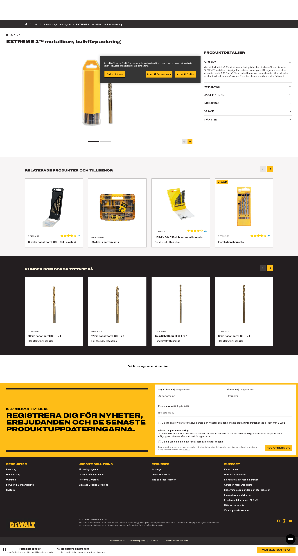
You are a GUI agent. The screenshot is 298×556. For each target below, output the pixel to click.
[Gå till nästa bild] (189, 141)
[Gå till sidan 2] (105, 141)
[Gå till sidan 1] (93, 141)
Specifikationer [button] (214, 94)
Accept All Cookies (185, 74)
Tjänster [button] (210, 119)
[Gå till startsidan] (22, 524)
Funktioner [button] (212, 86)
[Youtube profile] (290, 520)
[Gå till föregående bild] (184, 141)
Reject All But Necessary (159, 74)
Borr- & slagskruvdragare (57, 24)
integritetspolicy (207, 447)
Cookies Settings (115, 74)
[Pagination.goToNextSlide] (270, 268)
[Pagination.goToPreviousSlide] (263, 268)
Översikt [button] (210, 62)
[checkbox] (159, 423)
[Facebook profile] (278, 520)
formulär (186, 450)
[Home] (26, 24)
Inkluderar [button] (211, 103)
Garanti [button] (209, 111)
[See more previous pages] (36, 24)
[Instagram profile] (284, 520)
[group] (27, 550)
